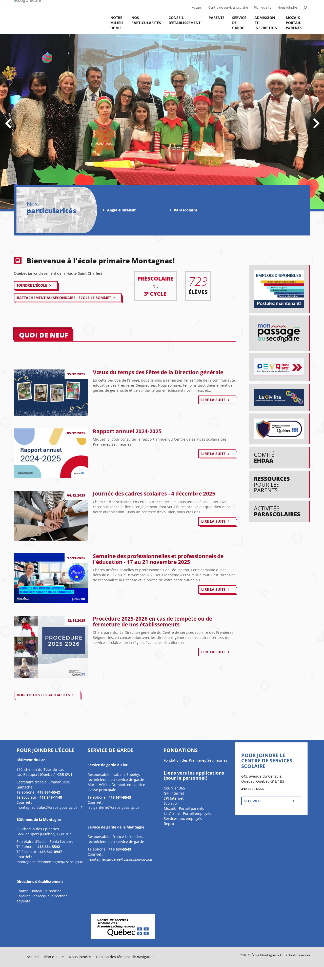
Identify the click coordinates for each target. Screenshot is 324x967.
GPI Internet (174, 793)
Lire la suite (213, 399)
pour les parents (272, 484)
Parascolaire (185, 210)
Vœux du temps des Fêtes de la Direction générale (158, 372)
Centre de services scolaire (228, 7)
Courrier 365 (174, 788)
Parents (217, 17)
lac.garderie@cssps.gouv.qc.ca (113, 807)
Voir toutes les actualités (43, 695)
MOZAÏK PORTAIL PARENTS (294, 22)
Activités (277, 511)
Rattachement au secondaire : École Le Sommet (64, 297)
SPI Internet (174, 798)
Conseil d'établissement (184, 20)
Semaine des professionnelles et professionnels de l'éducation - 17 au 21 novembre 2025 (158, 558)
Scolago (170, 803)
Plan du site (262, 7)
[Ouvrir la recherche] (305, 7)
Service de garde (239, 22)
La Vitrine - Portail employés (187, 813)
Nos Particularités (146, 20)
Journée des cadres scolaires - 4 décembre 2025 (154, 493)
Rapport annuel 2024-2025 (127, 431)
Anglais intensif (121, 210)
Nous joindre (287, 7)
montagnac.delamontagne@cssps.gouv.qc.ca (54, 861)
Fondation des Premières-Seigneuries (195, 760)
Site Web (252, 800)
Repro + (170, 823)
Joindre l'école (32, 285)
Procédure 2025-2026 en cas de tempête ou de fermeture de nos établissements (152, 621)
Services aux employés (183, 818)
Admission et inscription (265, 22)
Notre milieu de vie (116, 22)
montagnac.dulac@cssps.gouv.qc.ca (46, 807)
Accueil (197, 7)
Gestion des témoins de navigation (125, 956)
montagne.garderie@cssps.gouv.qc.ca (120, 859)
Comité (264, 457)
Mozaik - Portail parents (184, 808)
